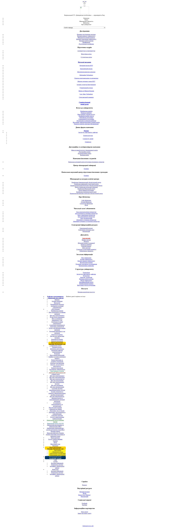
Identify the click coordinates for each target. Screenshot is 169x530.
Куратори (57, 353)
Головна (86, 168)
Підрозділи (86, 276)
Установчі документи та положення (86, 264)
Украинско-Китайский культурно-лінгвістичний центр (86, 193)
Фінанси (86, 241)
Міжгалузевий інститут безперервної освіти (84, 150)
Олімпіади (88, 142)
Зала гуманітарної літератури (86, 215)
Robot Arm (55, 469)
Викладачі (57, 303)
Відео (55, 442)
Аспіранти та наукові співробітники (57, 306)
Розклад (84, 485)
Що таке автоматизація (57, 387)
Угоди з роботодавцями (55, 439)
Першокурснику (57, 347)
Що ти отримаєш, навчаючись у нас (57, 319)
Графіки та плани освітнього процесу (57, 357)
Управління (86, 272)
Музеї (84, 493)
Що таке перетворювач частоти (57, 383)
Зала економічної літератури (86, 216)
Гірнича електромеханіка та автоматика (86, 78)
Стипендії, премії (88, 138)
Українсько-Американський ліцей (86, 192)
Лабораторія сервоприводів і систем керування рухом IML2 (55, 429)
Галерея (55, 441)
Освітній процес (86, 246)
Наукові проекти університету (86, 36)
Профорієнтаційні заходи (86, 116)
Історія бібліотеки (86, 202)
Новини (57, 299)
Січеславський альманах (86, 97)
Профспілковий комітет (86, 283)
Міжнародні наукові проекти (86, 37)
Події (86, 205)
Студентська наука (86, 57)
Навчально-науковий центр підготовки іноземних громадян (86, 162)
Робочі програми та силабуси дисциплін (57, 360)
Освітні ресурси (88, 135)
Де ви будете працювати (57, 317)
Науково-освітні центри (86, 41)
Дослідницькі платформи (86, 44)
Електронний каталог (86, 228)
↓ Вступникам (55, 309)
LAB (55, 460)
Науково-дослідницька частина (86, 34)
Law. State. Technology (86, 94)
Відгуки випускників (55, 407)
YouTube (84, 505)
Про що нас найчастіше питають (57, 336)
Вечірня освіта (84, 155)
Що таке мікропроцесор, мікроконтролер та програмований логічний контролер (57, 399)
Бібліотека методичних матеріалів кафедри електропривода (57, 350)
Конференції (86, 42)
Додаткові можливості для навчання (57, 332)
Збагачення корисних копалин (86, 72)
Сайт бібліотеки (86, 200)
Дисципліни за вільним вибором (86, 121)
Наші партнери (55, 437)
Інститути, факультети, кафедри (88, 132)
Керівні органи (86, 240)
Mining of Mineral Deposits (86, 91)
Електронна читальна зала (86, 230)
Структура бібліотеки (86, 203)
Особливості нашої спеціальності (57, 322)
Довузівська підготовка (86, 117)
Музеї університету (86, 280)
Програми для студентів (57, 410)
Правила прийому (86, 113)
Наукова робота (55, 431)
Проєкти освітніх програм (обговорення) (86, 124)
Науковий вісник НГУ (86, 65)
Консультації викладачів (57, 355)
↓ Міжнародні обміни (55, 409)
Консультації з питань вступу (86, 114)
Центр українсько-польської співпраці (86, 187)
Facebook (84, 503)
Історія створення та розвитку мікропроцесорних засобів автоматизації (57, 393)
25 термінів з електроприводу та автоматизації (57, 404)
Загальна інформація (57, 463)
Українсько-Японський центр (86, 188)
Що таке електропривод (57, 315)
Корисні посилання (57, 341)
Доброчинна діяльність (86, 251)
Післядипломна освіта (84, 153)
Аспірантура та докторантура (86, 51)
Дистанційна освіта (84, 152)
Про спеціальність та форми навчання (57, 313)
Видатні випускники (86, 262)
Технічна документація (57, 363)
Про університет (86, 258)
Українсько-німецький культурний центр (86, 184)
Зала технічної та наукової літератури (86, 213)
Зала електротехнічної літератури (86, 212)
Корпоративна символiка (86, 265)
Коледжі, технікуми (86, 277)
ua (83, 1)
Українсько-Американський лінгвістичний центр (86, 182)
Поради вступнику (57, 334)
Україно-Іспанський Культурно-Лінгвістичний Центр (86, 185)
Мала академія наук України (55, 433)
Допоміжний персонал (57, 304)
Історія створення (57, 301)
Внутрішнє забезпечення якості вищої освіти (86, 122)
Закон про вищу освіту (84, 513)
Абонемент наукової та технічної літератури (86, 221)
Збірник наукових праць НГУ (86, 81)
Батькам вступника (57, 339)
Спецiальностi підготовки (86, 119)
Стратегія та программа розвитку (86, 249)
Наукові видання (84, 62)
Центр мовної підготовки (86, 190)
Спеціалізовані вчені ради (84, 103)
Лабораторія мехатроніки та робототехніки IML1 (55, 425)
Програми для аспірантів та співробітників (57, 413)
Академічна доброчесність (57, 369)
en (85, 1)
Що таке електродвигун (57, 379)
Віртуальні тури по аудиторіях (86, 285)
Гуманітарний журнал (86, 88)
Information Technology (86, 75)
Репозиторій (86, 231)
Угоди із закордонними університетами (57, 417)
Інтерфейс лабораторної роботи (57, 467)
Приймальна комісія (86, 111)
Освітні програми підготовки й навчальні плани (55, 435)
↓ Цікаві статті (55, 374)
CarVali (55, 461)
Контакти (55, 445)
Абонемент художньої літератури (86, 220)
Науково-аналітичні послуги (86, 292)
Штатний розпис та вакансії (86, 243)
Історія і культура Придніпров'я (86, 84)
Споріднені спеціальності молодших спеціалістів (57, 325)
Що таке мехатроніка (57, 380)
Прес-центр (84, 512)
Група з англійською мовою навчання (57, 329)
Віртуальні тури (55, 444)
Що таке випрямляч (57, 385)
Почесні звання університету (86, 261)
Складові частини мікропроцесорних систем (57, 389)
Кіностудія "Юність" (84, 495)
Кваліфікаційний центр (86, 282)
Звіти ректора (86, 248)
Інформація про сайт (88, 526)
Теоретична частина (57, 464)
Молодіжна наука (86, 54)
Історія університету (86, 259)
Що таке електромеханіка (57, 377)
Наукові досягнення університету (86, 39)
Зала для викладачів (86, 218)
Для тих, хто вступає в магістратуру (57, 365)
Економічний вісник (86, 68)
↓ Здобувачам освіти (55, 345)
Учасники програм (57, 415)
